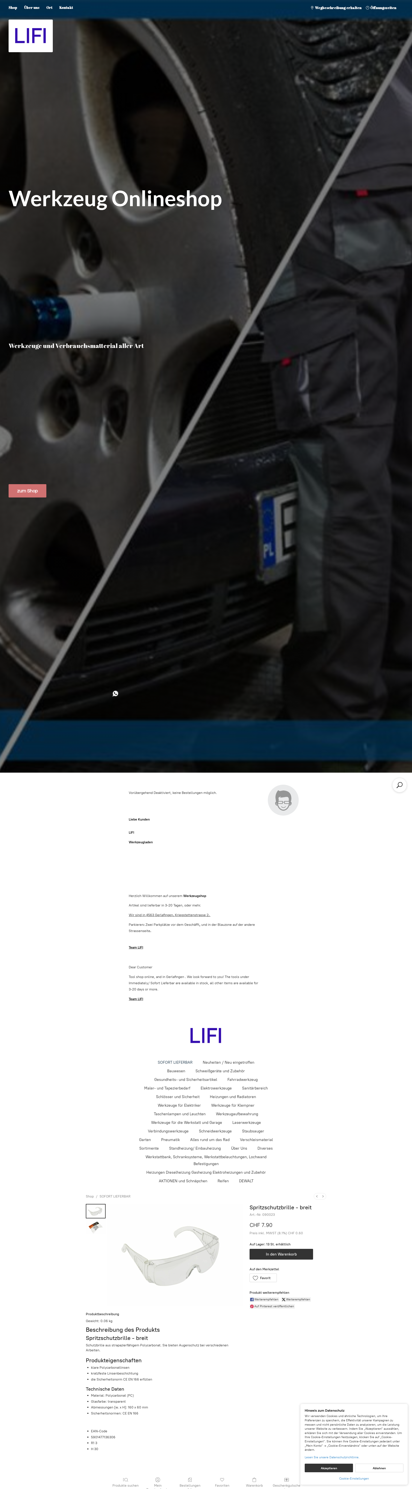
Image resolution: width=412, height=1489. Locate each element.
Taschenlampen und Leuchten (180, 1114)
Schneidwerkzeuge (215, 1131)
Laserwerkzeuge (246, 1122)
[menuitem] (317, 1196)
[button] (263, 1278)
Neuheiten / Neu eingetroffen (228, 1062)
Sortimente (149, 1148)
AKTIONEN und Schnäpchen (183, 1181)
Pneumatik (170, 1139)
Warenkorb (254, 1485)
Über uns (31, 7)
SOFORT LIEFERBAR (175, 1062)
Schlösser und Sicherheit (178, 1096)
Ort (49, 7)
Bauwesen (176, 1071)
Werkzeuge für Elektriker (179, 1105)
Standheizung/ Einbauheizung (195, 1148)
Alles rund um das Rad (210, 1139)
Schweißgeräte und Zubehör (220, 1071)
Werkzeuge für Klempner (232, 1105)
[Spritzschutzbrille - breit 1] (96, 1227)
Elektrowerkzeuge (216, 1088)
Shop (13, 7)
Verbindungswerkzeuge (168, 1131)
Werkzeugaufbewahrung (237, 1114)
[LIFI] (206, 1035)
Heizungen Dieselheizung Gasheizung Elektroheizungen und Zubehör (206, 1172)
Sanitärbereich (255, 1088)
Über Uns (239, 1148)
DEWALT (246, 1181)
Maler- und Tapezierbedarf (167, 1088)
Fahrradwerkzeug (242, 1079)
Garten (145, 1139)
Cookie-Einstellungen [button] (354, 1478)
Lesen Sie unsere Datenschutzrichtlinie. (332, 1457)
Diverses (265, 1148)
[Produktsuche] (399, 785)
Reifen (223, 1181)
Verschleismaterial (256, 1139)
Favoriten (222, 1485)
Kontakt (66, 7)
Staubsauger (253, 1131)
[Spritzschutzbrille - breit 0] (96, 1211)
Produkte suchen (125, 1485)
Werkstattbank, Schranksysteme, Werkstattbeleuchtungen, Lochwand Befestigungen (206, 1160)
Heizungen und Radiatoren (233, 1096)
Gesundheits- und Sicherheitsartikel (185, 1079)
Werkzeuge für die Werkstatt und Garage (186, 1122)
